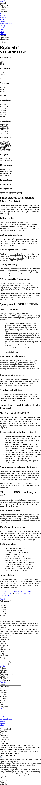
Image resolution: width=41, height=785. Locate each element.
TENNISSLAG (20, 591)
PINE (11, 593)
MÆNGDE (31, 591)
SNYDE (3, 591)
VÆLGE (27, 593)
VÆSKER (18, 593)
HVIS (34, 593)
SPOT (10, 591)
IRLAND (3, 593)
